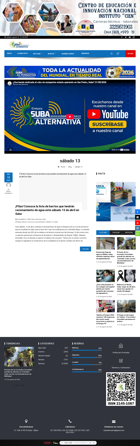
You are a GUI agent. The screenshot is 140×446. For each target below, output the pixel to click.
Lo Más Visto (22, 53)
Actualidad (21, 219)
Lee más (85, 249)
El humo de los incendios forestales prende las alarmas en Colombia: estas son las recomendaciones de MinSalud (126, 257)
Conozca (31, 222)
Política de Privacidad (121, 353)
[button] (70, 18)
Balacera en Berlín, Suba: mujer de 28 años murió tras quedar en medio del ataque (126, 288)
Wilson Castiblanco (8, 192)
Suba (44, 219)
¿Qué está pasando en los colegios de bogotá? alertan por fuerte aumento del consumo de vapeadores (105, 289)
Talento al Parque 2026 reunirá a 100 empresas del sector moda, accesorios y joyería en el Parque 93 (105, 319)
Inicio (9, 53)
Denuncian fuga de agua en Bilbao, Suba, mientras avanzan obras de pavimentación (105, 255)
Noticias (36, 54)
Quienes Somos (68, 54)
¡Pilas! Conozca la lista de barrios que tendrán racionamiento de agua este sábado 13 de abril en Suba (47, 210)
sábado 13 (49, 222)
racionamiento (40, 222)
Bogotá (51, 54)
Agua (19, 222)
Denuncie (85, 53)
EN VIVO (130, 54)
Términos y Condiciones (121, 368)
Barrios (24, 222)
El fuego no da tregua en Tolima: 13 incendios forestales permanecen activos (126, 318)
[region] (70, 18)
